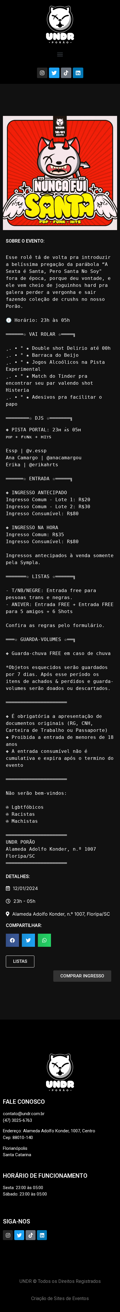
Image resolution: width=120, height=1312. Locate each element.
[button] (60, 54)
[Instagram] (42, 73)
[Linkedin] (78, 73)
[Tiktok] (66, 73)
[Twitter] (54, 73)
